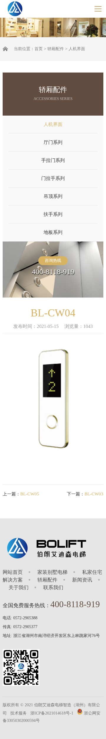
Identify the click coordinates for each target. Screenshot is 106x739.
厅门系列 (53, 142)
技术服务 (18, 713)
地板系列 (53, 232)
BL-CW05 (29, 494)
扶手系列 (53, 214)
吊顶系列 (53, 196)
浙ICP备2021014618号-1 (51, 713)
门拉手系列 (53, 178)
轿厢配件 (55, 49)
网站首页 (13, 572)
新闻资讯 (82, 580)
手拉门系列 (53, 160)
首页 (38, 49)
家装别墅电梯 (52, 572)
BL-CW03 (94, 494)
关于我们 (19, 587)
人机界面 (77, 49)
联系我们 (53, 587)
